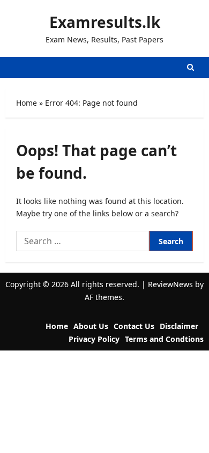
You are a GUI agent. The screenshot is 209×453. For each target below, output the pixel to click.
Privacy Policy (94, 339)
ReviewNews (170, 284)
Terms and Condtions (164, 339)
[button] (190, 67)
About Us (90, 326)
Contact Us (134, 326)
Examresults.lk (104, 22)
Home (26, 103)
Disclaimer (179, 326)
